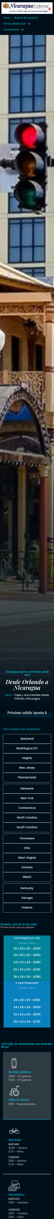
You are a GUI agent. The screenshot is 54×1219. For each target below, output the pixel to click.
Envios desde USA (15, 23)
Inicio (7, 17)
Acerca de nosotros (26, 17)
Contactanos (11, 29)
